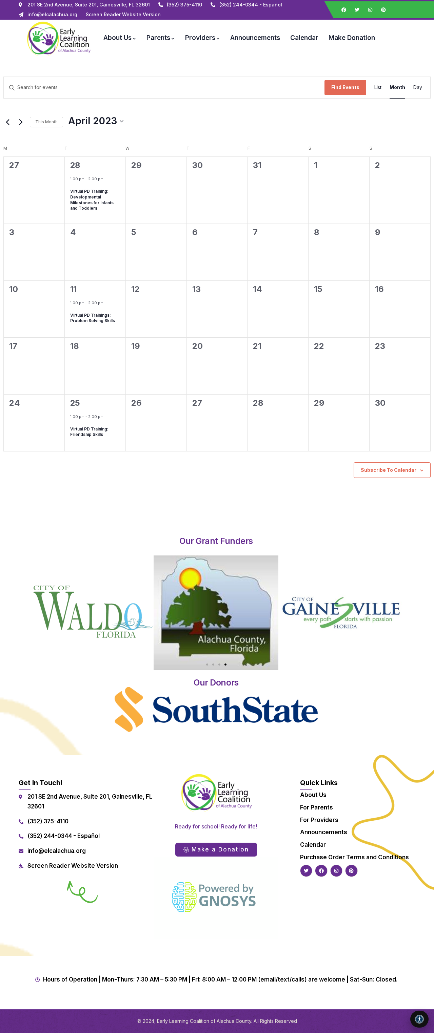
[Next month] (21, 122)
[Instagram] (370, 9)
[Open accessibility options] (419, 1019)
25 (75, 403)
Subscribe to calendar (388, 470)
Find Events (345, 87)
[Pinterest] (383, 9)
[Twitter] (357, 9)
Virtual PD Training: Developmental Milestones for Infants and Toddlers (92, 200)
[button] (207, 664)
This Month (46, 121)
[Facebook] (343, 9)
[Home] (58, 38)
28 (75, 165)
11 (73, 289)
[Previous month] (7, 122)
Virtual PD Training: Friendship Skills (89, 431)
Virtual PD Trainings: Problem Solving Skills (92, 318)
